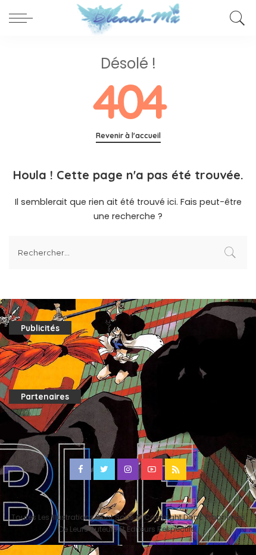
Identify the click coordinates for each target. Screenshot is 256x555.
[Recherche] (235, 18)
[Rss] (175, 469)
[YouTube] (152, 469)
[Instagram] (128, 469)
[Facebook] (80, 469)
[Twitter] (104, 469)
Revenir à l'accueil (128, 135)
